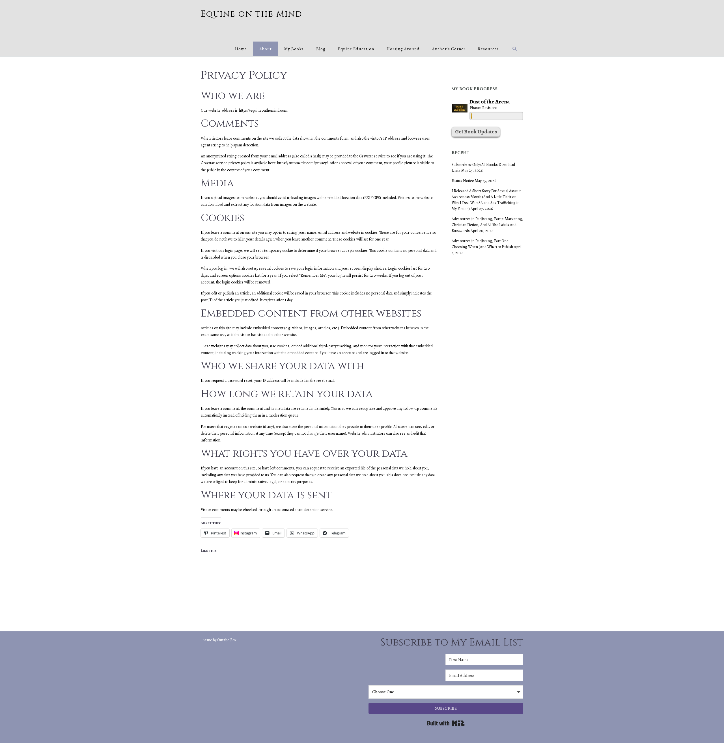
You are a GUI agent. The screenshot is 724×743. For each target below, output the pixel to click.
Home (241, 49)
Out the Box (226, 640)
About (265, 49)
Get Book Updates (476, 131)
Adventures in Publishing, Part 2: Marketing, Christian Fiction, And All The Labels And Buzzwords (487, 224)
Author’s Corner (449, 49)
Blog (321, 49)
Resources (488, 49)
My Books (294, 49)
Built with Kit (446, 723)
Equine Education (356, 49)
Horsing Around (403, 49)
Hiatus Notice (463, 180)
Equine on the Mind (251, 14)
